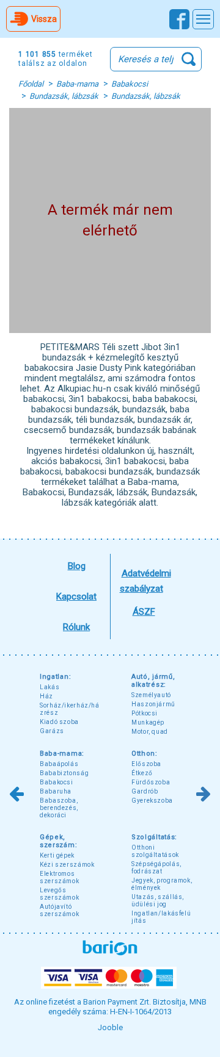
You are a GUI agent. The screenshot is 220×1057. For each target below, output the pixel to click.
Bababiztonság (64, 773)
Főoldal (30, 83)
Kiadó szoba (59, 721)
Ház (46, 696)
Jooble (110, 1027)
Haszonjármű (153, 704)
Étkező (142, 773)
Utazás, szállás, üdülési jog (157, 901)
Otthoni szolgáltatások (155, 851)
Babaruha (56, 791)
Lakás (49, 687)
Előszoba (146, 764)
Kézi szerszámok (67, 864)
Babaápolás (59, 764)
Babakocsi (129, 83)
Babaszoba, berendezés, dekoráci (59, 808)
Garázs (52, 731)
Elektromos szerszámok (59, 877)
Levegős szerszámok (59, 894)
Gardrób (144, 791)
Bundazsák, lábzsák (63, 96)
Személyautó (151, 695)
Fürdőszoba (150, 782)
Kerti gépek (57, 855)
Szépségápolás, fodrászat (156, 868)
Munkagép (147, 722)
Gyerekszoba (152, 800)
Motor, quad (149, 731)
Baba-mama (77, 83)
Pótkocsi (144, 713)
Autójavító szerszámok (59, 910)
